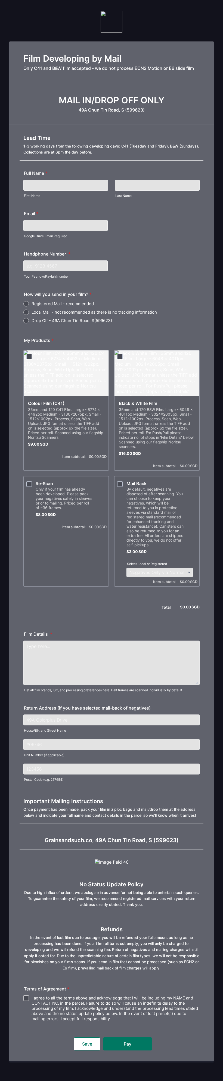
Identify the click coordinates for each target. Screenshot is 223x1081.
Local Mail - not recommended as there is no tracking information (94, 312)
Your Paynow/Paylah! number (46, 276)
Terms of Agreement (46, 989)
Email (31, 213)
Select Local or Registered (147, 564)
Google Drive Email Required (45, 236)
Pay (127, 1044)
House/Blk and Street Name (45, 730)
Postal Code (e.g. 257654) (43, 779)
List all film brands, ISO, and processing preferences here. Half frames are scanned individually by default (103, 690)
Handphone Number (47, 254)
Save (87, 1044)
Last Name (123, 196)
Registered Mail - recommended (63, 303)
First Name (32, 196)
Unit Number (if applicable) (44, 755)
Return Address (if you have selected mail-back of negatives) (87, 708)
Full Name (35, 173)
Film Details (38, 634)
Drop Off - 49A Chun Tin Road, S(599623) (72, 320)
